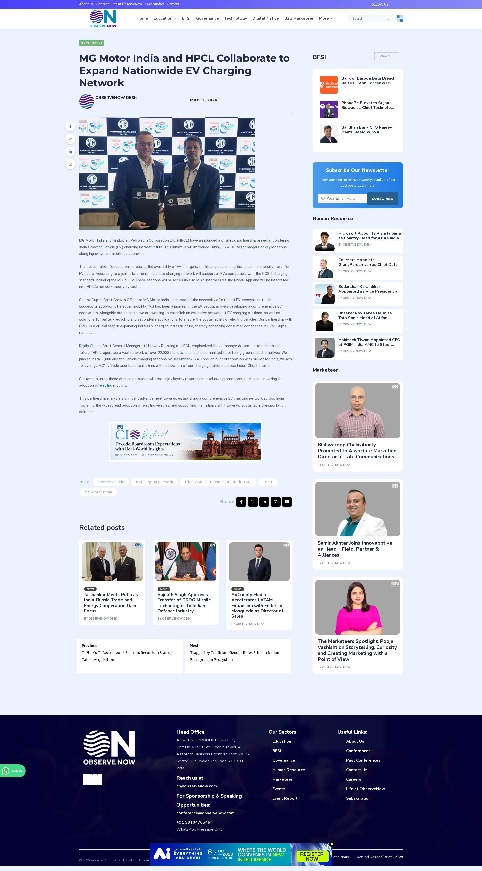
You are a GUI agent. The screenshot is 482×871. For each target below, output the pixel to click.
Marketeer (282, 779)
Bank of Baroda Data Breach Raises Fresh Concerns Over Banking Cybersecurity (368, 83)
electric (106, 385)
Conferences (358, 751)
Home (142, 18)
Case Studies (155, 4)
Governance (207, 18)
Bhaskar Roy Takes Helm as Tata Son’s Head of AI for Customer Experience (365, 317)
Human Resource (288, 770)
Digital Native (265, 18)
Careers (173, 4)
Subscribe (382, 199)
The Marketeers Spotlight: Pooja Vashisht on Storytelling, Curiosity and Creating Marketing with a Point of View (357, 650)
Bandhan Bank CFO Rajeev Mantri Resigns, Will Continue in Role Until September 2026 (366, 135)
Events (278, 789)
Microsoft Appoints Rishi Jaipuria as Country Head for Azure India (369, 236)
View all (387, 56)
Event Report (285, 798)
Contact (102, 4)
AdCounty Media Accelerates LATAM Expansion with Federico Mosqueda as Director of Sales (257, 605)
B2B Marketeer (299, 18)
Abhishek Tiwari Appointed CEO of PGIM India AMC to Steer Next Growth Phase (369, 344)
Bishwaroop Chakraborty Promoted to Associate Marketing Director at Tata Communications (357, 450)
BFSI (186, 18)
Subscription (358, 798)
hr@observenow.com (196, 786)
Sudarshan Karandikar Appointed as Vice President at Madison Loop (368, 291)
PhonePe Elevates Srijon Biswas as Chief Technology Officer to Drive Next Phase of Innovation (368, 110)
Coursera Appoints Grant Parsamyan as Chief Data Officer (368, 264)
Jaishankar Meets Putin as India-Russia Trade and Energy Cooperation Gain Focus (111, 603)
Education (163, 18)
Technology (235, 18)
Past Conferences (363, 760)
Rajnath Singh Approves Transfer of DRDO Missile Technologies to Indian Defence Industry (184, 603)
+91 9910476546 (193, 822)
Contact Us (356, 770)
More (324, 18)
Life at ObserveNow (126, 4)
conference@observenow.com (205, 813)
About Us (86, 4)
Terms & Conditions (333, 857)
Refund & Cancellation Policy (380, 857)
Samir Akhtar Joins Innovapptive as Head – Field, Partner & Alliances (355, 549)
